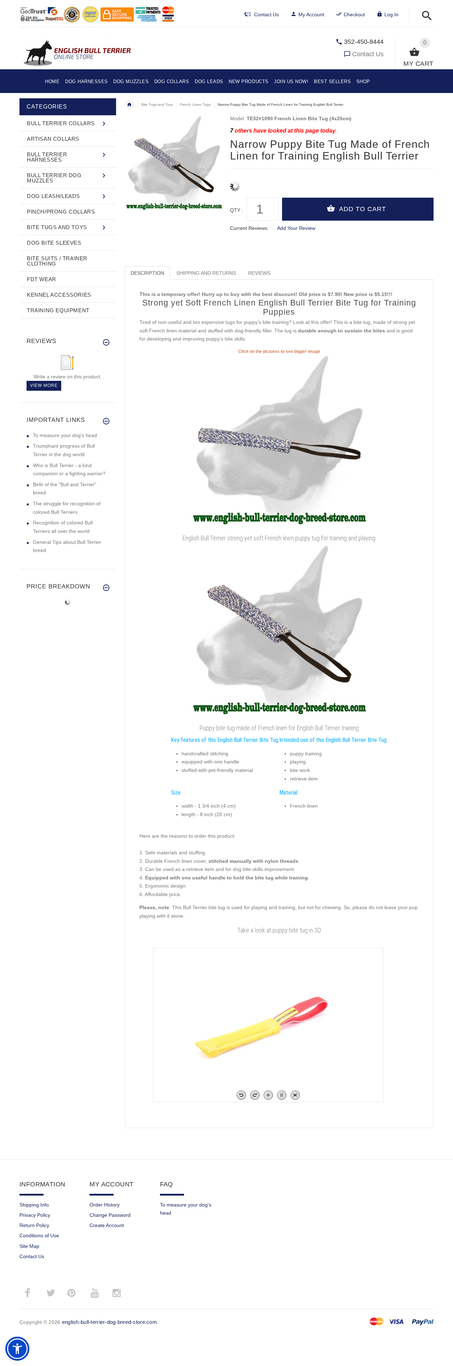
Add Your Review (296, 228)
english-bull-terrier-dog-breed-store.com (109, 1322)
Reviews (259, 273)
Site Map (29, 1246)
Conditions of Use (39, 1235)
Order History (105, 1205)
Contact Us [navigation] (266, 14)
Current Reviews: (249, 228)
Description (147, 273)
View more (44, 385)
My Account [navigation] (311, 14)
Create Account (107, 1225)
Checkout (354, 14)
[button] (425, 16)
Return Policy (34, 1225)
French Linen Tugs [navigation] (195, 104)
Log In (391, 14)
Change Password (110, 1215)
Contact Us (368, 54)
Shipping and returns (206, 273)
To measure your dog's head (65, 435)
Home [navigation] (129, 104)
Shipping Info (34, 1205)
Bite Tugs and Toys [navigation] (157, 104)
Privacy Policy (34, 1215)
